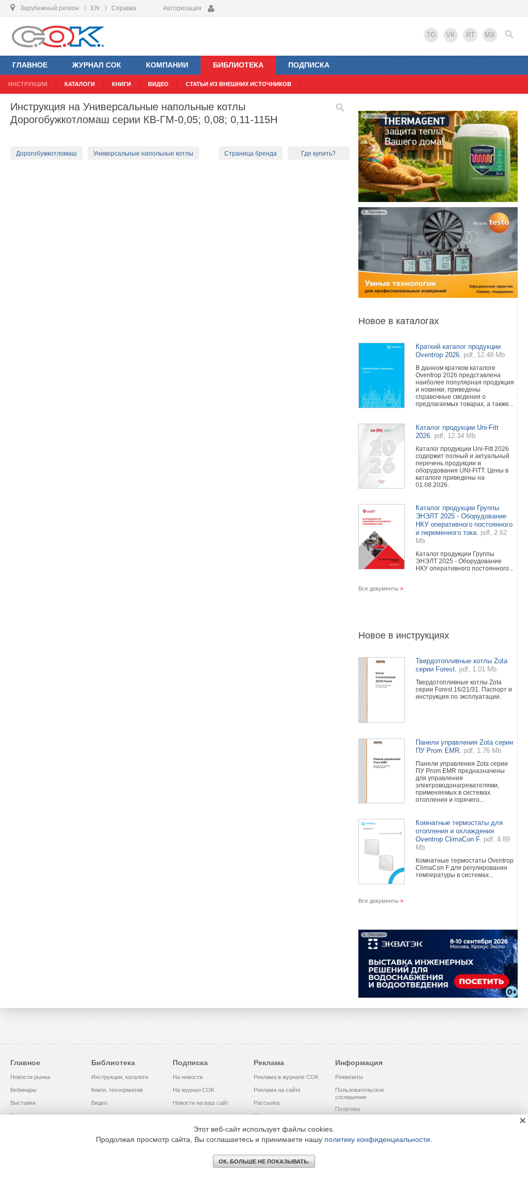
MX (490, 35)
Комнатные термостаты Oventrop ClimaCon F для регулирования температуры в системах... (465, 868)
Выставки (23, 1103)
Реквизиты (349, 1077)
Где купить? (318, 153)
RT (470, 35)
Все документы (378, 588)
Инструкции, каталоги (119, 1077)
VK (450, 35)
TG (431, 35)
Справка (123, 8)
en (95, 8)
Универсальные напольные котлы (143, 153)
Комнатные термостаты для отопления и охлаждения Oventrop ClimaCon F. (459, 831)
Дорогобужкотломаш (46, 153)
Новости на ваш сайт (200, 1103)
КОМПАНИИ (167, 65)
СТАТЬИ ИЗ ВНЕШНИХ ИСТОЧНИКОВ (238, 84)
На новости (188, 1077)
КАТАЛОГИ (79, 84)
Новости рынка (30, 1077)
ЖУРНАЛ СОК (96, 65)
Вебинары (23, 1090)
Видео (99, 1103)
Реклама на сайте (277, 1090)
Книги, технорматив (117, 1090)
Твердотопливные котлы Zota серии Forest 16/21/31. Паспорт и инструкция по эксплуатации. (464, 689)
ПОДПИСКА (308, 65)
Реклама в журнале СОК (286, 1077)
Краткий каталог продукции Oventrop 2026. (458, 351)
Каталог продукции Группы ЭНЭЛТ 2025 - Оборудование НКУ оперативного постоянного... (465, 561)
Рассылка (266, 1103)
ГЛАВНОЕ (29, 65)
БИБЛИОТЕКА (238, 65)
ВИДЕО (158, 84)
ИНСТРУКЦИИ (27, 84)
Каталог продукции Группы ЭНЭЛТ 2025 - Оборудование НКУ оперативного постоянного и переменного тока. (464, 520)
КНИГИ (121, 84)
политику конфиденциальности (377, 1139)
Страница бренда (250, 153)
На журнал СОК (193, 1090)
